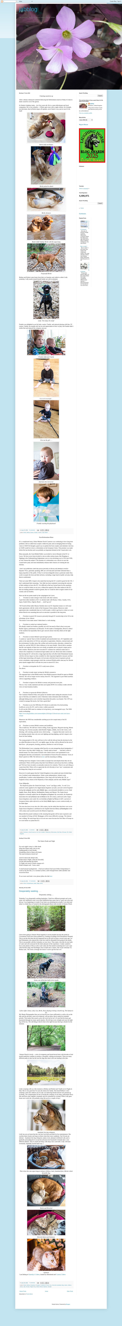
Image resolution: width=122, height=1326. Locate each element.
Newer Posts (23, 1291)
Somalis (49, 1286)
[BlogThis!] (43, 530)
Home (46, 1291)
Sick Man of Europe (61, 832)
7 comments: (32, 1282)
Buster (31, 532)
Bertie (24, 532)
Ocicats (27, 1286)
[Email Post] (38, 530)
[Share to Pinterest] (48, 530)
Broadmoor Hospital (35, 1285)
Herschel (54, 1285)
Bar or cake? (84, 246)
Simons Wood (39, 1286)
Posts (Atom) (29, 1294)
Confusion (82, 213)
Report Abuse (83, 124)
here (43, 757)
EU (37, 832)
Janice (65, 1285)
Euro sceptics (42, 832)
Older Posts (70, 1291)
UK (67, 832)
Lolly (43, 532)
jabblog (28, 9)
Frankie (39, 532)
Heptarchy (48, 832)
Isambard (59, 1285)
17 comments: (32, 881)
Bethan (28, 532)
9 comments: (32, 530)
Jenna (21, 1286)
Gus (51, 1285)
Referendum (54, 832)
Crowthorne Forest (44, 1285)
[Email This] (41, 530)
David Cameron (32, 832)
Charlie (35, 532)
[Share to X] (44, 530)
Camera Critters (61, 1274)
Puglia (31, 1286)
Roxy (34, 1286)
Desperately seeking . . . (30, 891)
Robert (46, 532)
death (35, 883)
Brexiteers (25, 832)
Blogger (68, 1304)
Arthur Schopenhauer (28, 883)
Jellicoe (69, 1285)
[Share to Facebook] (46, 530)
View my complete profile (85, 113)
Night (38, 883)
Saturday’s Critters (34, 1274)
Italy (63, 1285)
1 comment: (32, 829)
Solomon (45, 1286)
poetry (41, 883)
